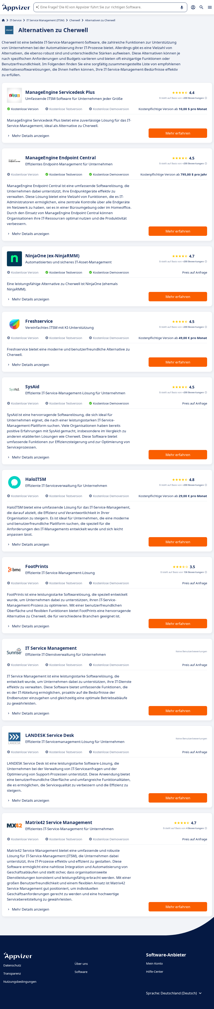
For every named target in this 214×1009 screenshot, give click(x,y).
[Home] (3, 20)
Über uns (81, 963)
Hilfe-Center (154, 971)
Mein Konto (154, 963)
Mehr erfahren (178, 133)
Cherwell (74, 20)
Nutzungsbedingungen (19, 981)
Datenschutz (12, 965)
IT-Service (16, 20)
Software (81, 972)
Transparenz (12, 973)
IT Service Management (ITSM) (45, 20)
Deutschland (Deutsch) (179, 993)
